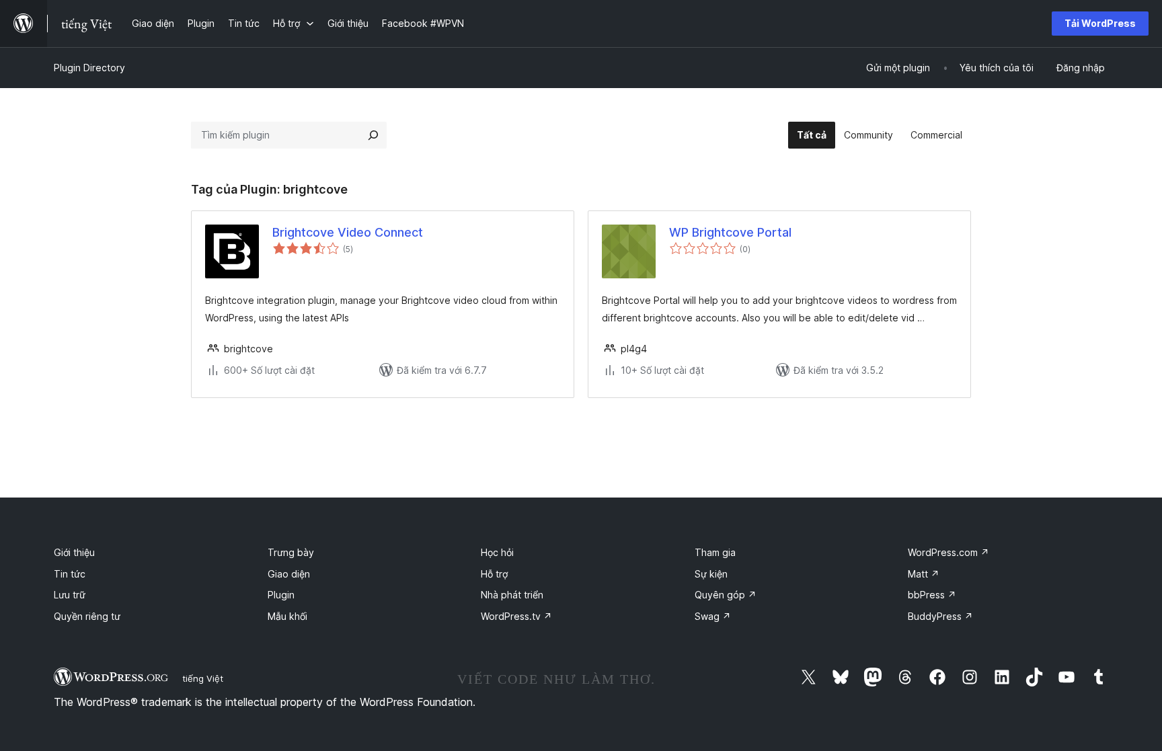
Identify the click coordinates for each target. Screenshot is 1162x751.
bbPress (932, 594)
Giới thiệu (74, 552)
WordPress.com (948, 552)
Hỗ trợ (494, 574)
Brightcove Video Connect (347, 232)
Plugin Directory (89, 67)
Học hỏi (497, 552)
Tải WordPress (1100, 23)
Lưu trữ (69, 594)
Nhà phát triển (512, 594)
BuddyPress (940, 616)
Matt (923, 574)
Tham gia (715, 552)
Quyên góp (726, 594)
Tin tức (69, 574)
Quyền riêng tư (87, 616)
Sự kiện (711, 574)
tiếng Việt (202, 678)
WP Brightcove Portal (730, 232)
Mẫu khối (287, 616)
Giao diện (289, 574)
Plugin (281, 594)
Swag (713, 616)
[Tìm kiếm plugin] (373, 135)
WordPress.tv (516, 616)
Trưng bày (291, 552)
